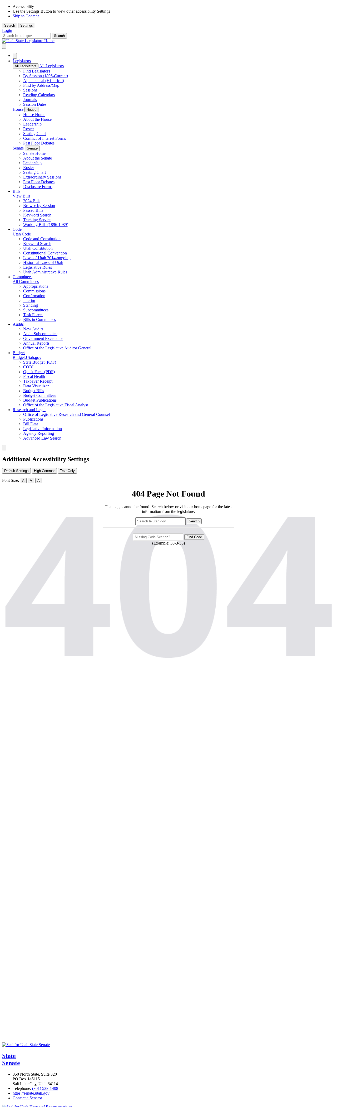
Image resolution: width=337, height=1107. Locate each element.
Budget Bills (33, 390)
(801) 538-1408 (45, 1088)
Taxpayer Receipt (37, 381)
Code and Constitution (42, 239)
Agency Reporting (38, 433)
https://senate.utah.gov (31, 1093)
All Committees (26, 281)
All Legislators (25, 66)
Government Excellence (43, 338)
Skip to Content (26, 16)
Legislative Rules (37, 267)
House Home (34, 114)
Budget (19, 352)
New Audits (33, 329)
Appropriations (35, 286)
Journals (30, 99)
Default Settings (16, 471)
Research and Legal (29, 409)
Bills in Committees (39, 319)
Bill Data (30, 424)
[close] (4, 447)
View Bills (21, 196)
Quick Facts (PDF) (39, 371)
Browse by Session (39, 205)
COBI (28, 367)
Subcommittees (35, 310)
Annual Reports (36, 343)
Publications (33, 419)
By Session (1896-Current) (45, 76)
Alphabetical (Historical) (43, 80)
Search (9, 25)
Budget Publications (40, 400)
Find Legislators (36, 71)
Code (17, 229)
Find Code (194, 537)
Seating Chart (34, 133)
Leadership (32, 124)
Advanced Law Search (42, 438)
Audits (18, 324)
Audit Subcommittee (40, 333)
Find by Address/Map (41, 85)
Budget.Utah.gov (27, 357)
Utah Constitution (38, 248)
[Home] (168, 40)
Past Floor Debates (38, 143)
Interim (29, 300)
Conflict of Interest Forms (44, 138)
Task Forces (33, 314)
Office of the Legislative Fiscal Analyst (55, 405)
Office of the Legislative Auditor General (57, 348)
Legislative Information (42, 428)
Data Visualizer (36, 386)
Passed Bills (33, 210)
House (18, 109)
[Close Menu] (15, 56)
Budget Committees (39, 395)
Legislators (22, 61)
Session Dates (34, 104)
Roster (28, 129)
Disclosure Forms (37, 186)
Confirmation (34, 295)
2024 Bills (31, 201)
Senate (18, 148)
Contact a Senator (27, 1098)
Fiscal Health (34, 376)
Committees (22, 277)
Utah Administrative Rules (45, 272)
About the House (37, 119)
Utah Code (22, 234)
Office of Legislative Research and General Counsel (66, 414)
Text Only (67, 471)
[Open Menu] (4, 46)
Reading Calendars (39, 95)
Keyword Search (37, 215)
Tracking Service (37, 220)
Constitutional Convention (45, 253)
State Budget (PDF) (39, 362)
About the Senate (37, 158)
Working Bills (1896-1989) (45, 224)
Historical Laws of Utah (43, 262)
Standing (30, 305)
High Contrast (44, 471)
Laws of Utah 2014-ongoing (47, 258)
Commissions (34, 291)
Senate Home (34, 153)
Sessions (30, 90)
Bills (16, 191)
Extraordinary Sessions (42, 177)
